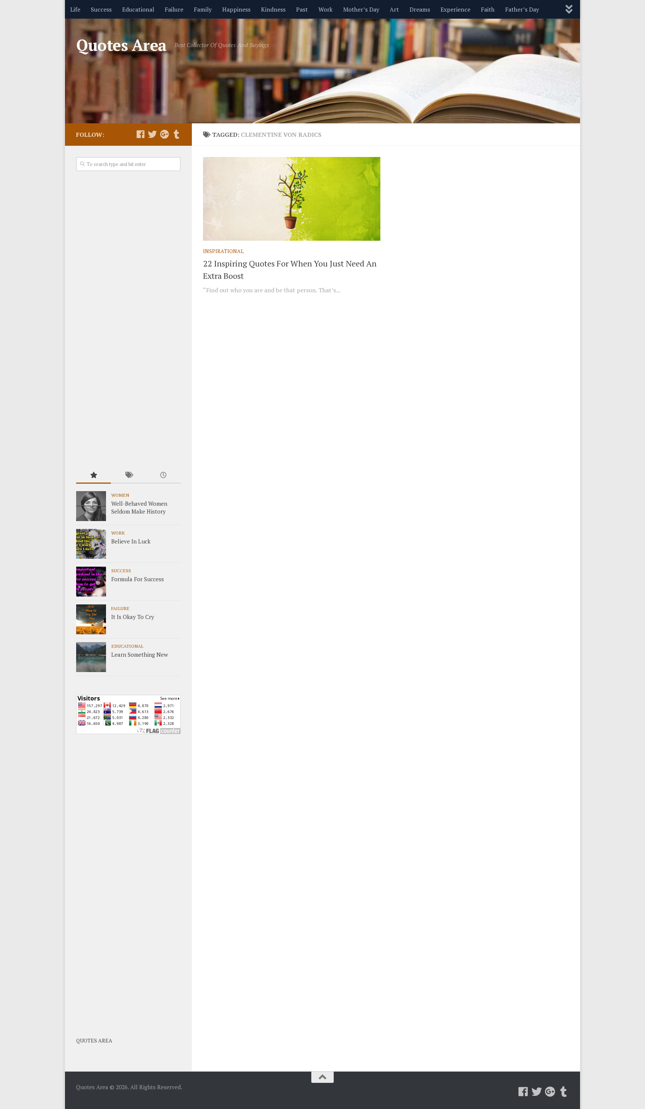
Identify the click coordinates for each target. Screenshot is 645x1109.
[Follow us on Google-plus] (164, 134)
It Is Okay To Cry (132, 616)
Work (325, 9)
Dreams (419, 9)
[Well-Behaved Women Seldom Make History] (91, 506)
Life (75, 9)
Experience (455, 9)
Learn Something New (139, 654)
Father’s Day (522, 9)
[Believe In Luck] (91, 544)
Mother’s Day (361, 9)
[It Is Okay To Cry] (91, 619)
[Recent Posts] (163, 476)
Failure (174, 9)
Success (101, 9)
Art (394, 9)
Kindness (273, 9)
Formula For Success (137, 579)
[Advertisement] (128, 320)
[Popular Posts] (93, 476)
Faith (488, 9)
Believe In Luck (130, 541)
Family (203, 9)
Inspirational (223, 251)
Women (120, 495)
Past (302, 9)
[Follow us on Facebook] (140, 134)
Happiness (236, 9)
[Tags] (128, 476)
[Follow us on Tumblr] (176, 134)
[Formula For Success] (91, 582)
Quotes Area (121, 44)
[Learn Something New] (91, 657)
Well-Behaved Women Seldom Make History (139, 507)
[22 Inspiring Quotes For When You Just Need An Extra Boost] (291, 199)
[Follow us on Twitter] (152, 134)
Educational (138, 9)
